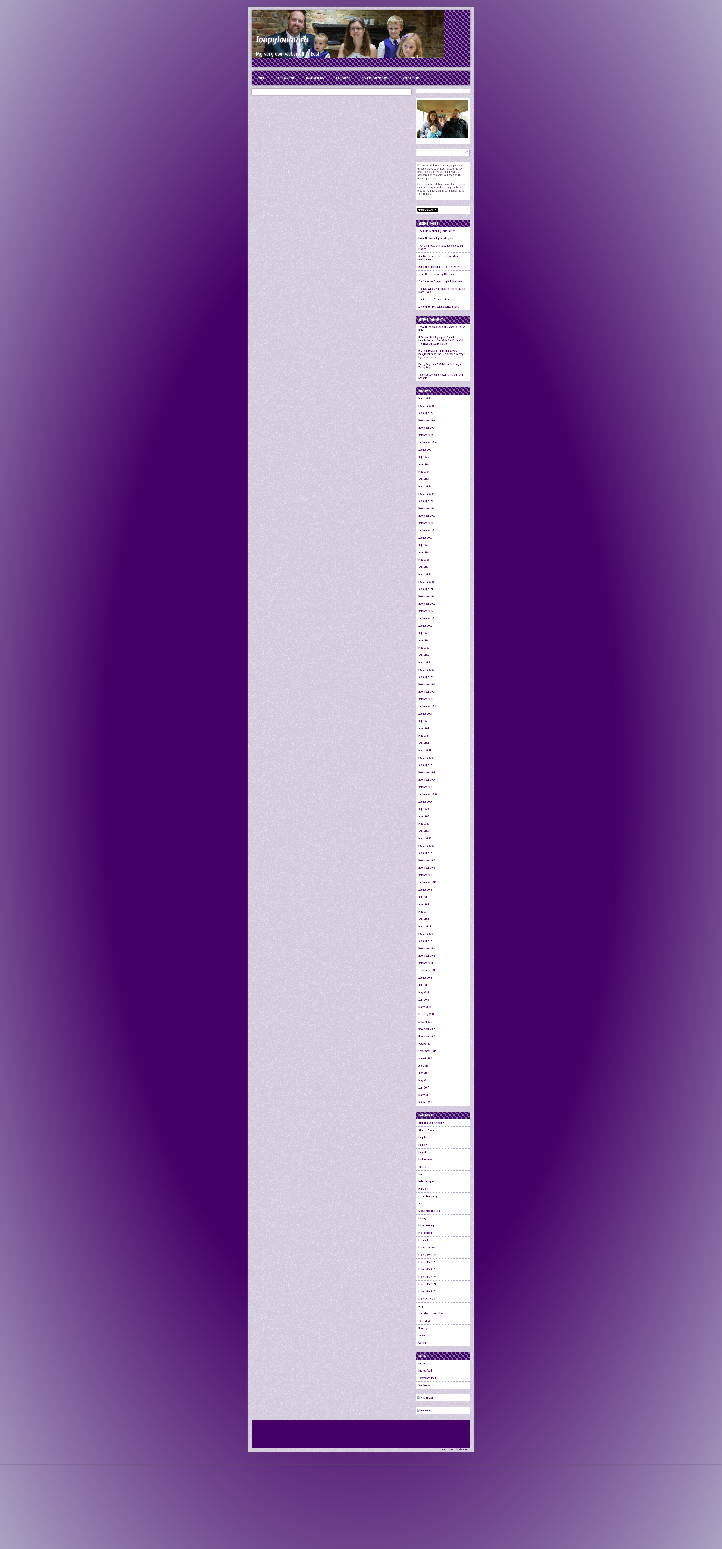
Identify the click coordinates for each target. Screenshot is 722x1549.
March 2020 (425, 838)
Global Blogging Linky (429, 1210)
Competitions (410, 78)
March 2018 (424, 1007)
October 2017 (425, 1043)
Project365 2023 (427, 1284)
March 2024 (425, 486)
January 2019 (425, 941)
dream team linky (428, 1196)
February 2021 (426, 757)
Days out (423, 1188)
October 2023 (425, 523)
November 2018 (426, 955)
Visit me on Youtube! (375, 78)
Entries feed (425, 1370)
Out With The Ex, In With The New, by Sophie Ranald (441, 342)
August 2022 (425, 625)
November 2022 (426, 603)
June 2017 (423, 1073)
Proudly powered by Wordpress (455, 1449)
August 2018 (425, 977)
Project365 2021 (426, 1269)
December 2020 (427, 772)
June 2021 (423, 728)
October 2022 (425, 611)
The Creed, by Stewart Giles (433, 299)
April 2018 (423, 999)
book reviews (425, 1159)
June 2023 (423, 552)
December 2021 (426, 684)
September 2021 (427, 706)
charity (422, 1166)
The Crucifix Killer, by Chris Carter (436, 231)
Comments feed (427, 1378)
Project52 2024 (426, 1298)
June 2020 (424, 816)
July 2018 (423, 985)
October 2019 (425, 875)
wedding (422, 1342)
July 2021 (423, 721)
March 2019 (424, 926)
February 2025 (426, 405)
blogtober (423, 1152)
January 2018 (425, 1021)
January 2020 (425, 853)
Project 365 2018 (427, 1254)
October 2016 (425, 1102)
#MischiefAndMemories (431, 1122)
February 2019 (426, 933)
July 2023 (423, 545)
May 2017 (423, 1080)
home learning (426, 1225)
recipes (422, 1306)
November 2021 (426, 691)
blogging (422, 1137)
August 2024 (425, 449)
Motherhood (425, 1232)
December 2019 (426, 860)
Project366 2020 (427, 1291)
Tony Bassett (425, 374)
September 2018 (427, 970)
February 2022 (426, 669)
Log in (421, 1363)
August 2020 (425, 801)
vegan (421, 1335)
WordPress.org (426, 1385)
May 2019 (423, 911)
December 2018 (426, 948)
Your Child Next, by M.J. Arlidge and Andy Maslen (440, 247)
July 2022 (423, 633)
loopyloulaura (282, 39)
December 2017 (426, 1029)
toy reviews (424, 1320)
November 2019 (426, 867)
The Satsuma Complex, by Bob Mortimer (440, 281)
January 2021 (425, 765)
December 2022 (426, 596)
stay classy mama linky (431, 1313)
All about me (285, 78)
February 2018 (426, 1014)
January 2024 (425, 501)
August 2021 (425, 713)
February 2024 (426, 493)
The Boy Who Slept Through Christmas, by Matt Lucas (441, 290)
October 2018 (425, 963)
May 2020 (423, 823)
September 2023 (427, 530)
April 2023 (423, 567)
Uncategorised (426, 1328)
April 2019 (423, 919)
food (420, 1203)
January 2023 (425, 589)
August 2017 (425, 1058)
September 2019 (427, 882)
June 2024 (424, 464)
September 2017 (427, 1051)
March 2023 (424, 574)
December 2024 (427, 420)
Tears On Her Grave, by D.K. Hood (436, 274)
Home (261, 78)
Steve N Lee (424, 327)
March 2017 (424, 1095)
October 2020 (425, 787)
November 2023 (426, 515)
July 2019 (423, 897)
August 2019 (425, 889)
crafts (421, 1174)
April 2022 (423, 655)
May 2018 (423, 992)
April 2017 (423, 1087)
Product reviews (427, 1247)
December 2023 (426, 508)
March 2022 (424, 662)
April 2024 (424, 479)
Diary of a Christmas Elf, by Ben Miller (439, 266)
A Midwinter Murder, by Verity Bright (438, 306)
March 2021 (424, 750)
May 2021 (423, 735)
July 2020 (423, 809)
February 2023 (426, 581)
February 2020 (426, 845)
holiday (422, 1218)
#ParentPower (426, 1130)
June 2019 (423, 904)
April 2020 (424, 831)
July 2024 (423, 457)
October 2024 (425, 435)
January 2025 (425, 413)
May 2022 (423, 647)
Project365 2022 (427, 1276)
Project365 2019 (426, 1262)
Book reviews (315, 78)
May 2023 (423, 559)
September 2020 (427, 794)
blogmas (423, 1144)
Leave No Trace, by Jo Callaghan (435, 238)
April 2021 (423, 743)
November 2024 (427, 427)
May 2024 (423, 471)
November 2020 (427, 779)
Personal (423, 1240)
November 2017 (426, 1036)
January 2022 (425, 677)
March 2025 (424, 398)
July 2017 (423, 1065)
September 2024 (427, 442)
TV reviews (343, 78)
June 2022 (423, 640)
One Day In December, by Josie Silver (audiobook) (438, 258)
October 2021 (425, 699)
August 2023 (425, 537)
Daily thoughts (426, 1181)
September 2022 (427, 618)
